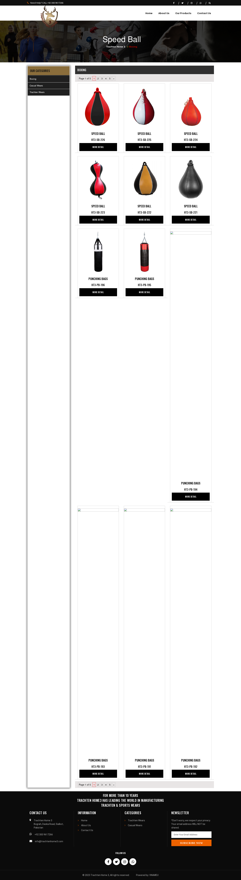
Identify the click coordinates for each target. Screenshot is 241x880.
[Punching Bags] (98, 251)
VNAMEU (154, 875)
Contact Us (204, 13)
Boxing (33, 78)
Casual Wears (36, 85)
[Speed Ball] (98, 106)
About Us (163, 13)
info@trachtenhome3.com (49, 841)
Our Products (183, 13)
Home (148, 13)
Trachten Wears (37, 92)
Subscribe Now (191, 843)
